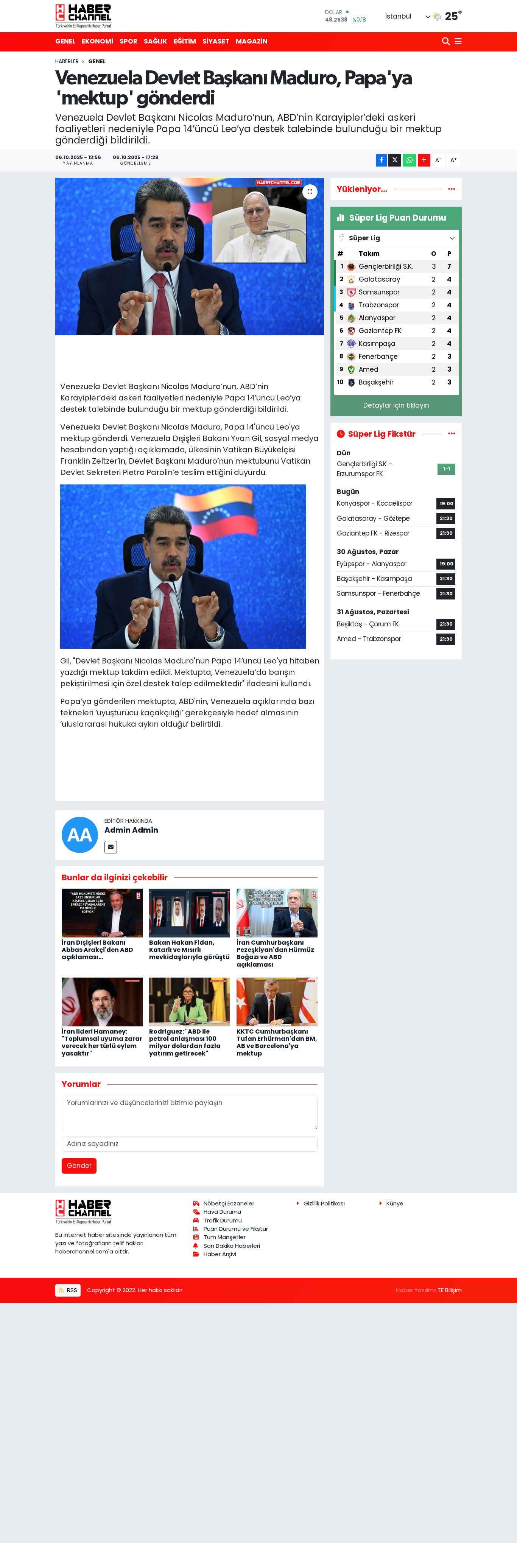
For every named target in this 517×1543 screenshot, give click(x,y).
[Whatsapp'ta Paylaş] (409, 160)
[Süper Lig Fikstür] (451, 433)
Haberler (67, 61)
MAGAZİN (252, 41)
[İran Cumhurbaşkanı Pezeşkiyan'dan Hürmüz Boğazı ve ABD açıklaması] (277, 912)
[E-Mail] (110, 847)
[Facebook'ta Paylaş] (381, 160)
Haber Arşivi (220, 1254)
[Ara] (447, 42)
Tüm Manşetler (225, 1237)
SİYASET (215, 41)
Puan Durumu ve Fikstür (236, 1229)
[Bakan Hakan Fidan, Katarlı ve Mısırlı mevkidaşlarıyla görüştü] (189, 912)
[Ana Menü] (457, 42)
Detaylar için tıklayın (396, 405)
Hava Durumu (222, 1212)
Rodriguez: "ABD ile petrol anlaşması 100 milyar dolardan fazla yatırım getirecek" (185, 1042)
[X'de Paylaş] (394, 160)
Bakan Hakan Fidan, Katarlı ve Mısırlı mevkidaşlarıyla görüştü (189, 949)
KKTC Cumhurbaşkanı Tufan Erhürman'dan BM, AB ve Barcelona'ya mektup (277, 1042)
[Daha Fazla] (424, 160)
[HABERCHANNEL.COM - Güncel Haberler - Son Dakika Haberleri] (83, 16)
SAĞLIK (155, 41)
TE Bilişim (450, 1290)
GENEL (65, 41)
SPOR (128, 41)
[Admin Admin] (80, 834)
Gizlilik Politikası (324, 1203)
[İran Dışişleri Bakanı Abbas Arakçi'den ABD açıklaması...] (102, 912)
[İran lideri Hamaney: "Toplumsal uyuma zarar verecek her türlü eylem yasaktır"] (102, 1001)
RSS (71, 1290)
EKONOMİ (97, 41)
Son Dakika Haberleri (232, 1246)
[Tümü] (451, 188)
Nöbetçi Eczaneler (229, 1203)
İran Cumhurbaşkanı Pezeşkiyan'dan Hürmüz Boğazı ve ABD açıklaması (275, 953)
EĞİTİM (185, 41)
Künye (394, 1203)
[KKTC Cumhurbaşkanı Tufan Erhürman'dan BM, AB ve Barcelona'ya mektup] (277, 1001)
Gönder (79, 1165)
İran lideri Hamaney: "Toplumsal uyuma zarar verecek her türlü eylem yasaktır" (102, 1042)
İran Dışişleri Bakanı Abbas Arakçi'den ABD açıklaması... (97, 949)
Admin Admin (131, 830)
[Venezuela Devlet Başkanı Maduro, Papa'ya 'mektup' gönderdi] (189, 256)
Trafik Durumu (223, 1220)
